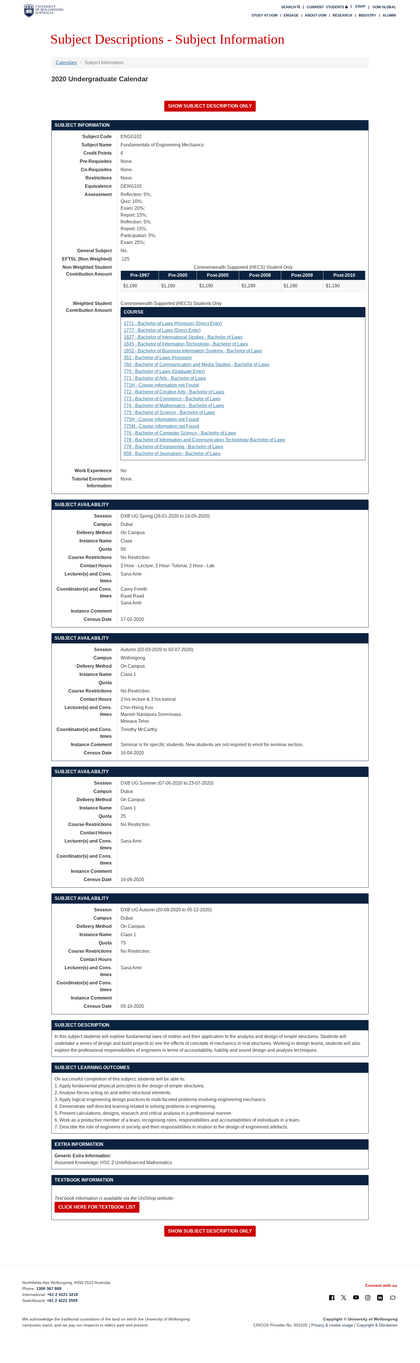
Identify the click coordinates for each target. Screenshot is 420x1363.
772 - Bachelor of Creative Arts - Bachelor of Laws (174, 391)
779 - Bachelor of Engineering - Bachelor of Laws (173, 446)
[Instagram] (367, 1297)
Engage (291, 15)
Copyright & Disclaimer (377, 1325)
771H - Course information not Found (161, 385)
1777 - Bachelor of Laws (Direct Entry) (162, 330)
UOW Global (384, 7)
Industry (367, 15)
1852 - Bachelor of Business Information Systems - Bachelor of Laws (193, 350)
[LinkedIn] (380, 1297)
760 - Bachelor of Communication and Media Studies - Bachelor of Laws (196, 364)
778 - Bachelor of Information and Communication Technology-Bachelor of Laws (204, 439)
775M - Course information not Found (161, 426)
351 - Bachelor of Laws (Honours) (158, 357)
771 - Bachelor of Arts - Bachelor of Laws (165, 378)
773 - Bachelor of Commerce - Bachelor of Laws (172, 398)
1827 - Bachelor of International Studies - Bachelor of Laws (183, 337)
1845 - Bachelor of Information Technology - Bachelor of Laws (186, 344)
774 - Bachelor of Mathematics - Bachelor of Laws (174, 405)
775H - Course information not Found (161, 419)
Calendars (66, 62)
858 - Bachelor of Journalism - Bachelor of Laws (172, 453)
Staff (360, 7)
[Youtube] (356, 1297)
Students (326, 7)
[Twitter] (343, 1297)
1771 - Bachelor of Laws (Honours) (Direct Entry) (173, 323)
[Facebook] (331, 1297)
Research (342, 15)
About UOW (315, 15)
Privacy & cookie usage (332, 1325)
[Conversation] (392, 1297)
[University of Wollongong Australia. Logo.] (44, 11)
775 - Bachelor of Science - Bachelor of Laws (169, 412)
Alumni (389, 15)
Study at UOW (264, 15)
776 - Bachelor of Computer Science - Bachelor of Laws (180, 433)
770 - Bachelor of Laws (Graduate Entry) (164, 371)
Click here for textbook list (97, 1207)
